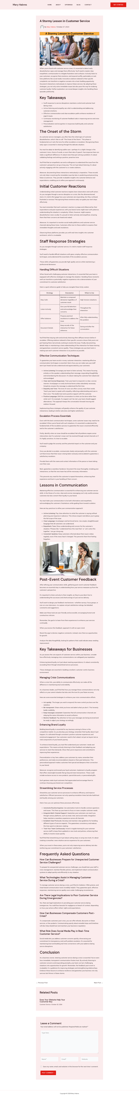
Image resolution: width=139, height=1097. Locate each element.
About (58, 4)
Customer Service (45, 1004)
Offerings (69, 4)
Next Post (98, 982)
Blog (78, 4)
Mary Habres (20, 4)
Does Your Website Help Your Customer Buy (52, 1000)
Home (50, 4)
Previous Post (42, 982)
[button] (118, 4)
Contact (88, 4)
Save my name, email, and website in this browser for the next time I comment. (70, 1066)
